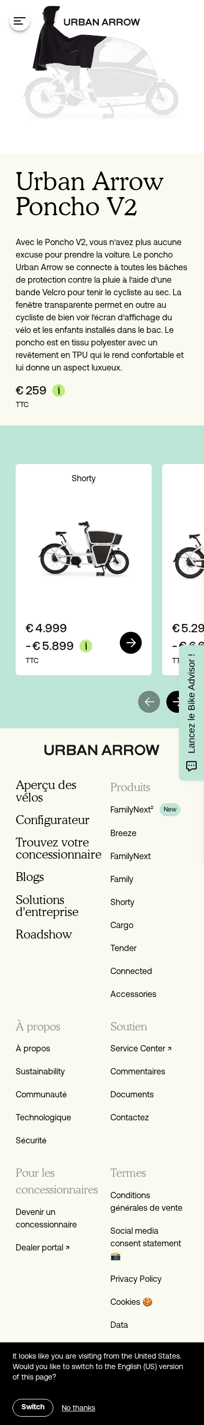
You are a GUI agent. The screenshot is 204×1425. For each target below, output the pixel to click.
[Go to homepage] (102, 22)
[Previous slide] (149, 702)
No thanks (78, 1408)
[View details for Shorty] (131, 643)
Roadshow (44, 934)
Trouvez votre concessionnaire (58, 848)
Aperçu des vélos (46, 791)
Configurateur (52, 820)
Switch (32, 1407)
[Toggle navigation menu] (19, 20)
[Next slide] (177, 702)
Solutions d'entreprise (47, 906)
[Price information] (58, 390)
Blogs (30, 877)
